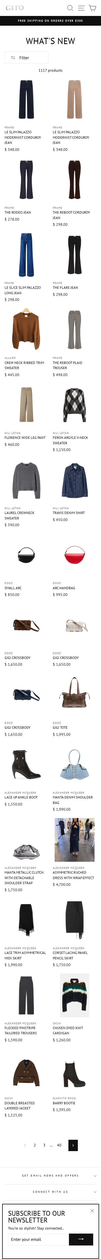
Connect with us (50, 1192)
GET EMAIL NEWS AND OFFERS (50, 1175)
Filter (23, 57)
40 (59, 1145)
